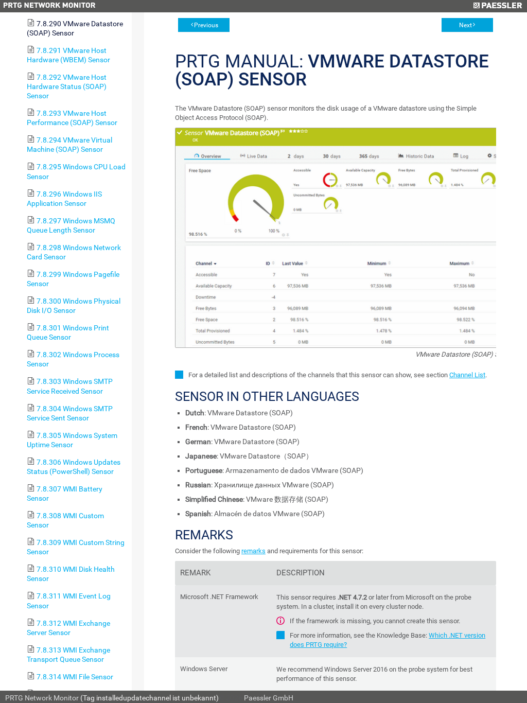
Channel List (467, 375)
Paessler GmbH (268, 698)
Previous (206, 25)
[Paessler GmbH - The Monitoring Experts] (497, 6)
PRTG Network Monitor (42, 698)
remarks (253, 551)
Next (465, 25)
